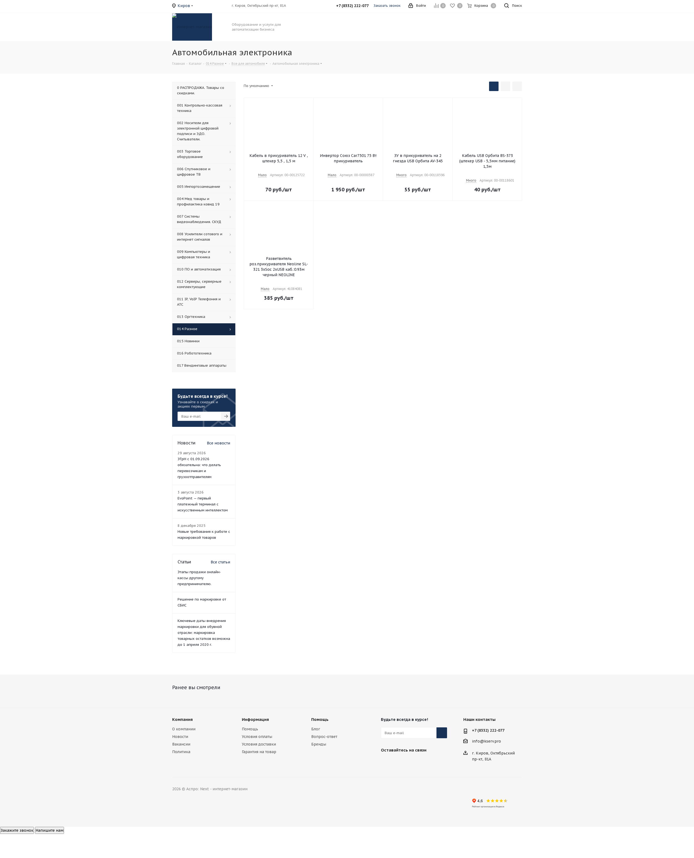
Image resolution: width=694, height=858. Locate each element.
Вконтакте (386, 762)
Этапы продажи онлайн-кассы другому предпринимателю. (199, 578)
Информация (255, 719)
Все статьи (220, 562)
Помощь (250, 729)
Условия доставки (259, 744)
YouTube (413, 762)
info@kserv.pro (486, 741)
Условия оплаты (257, 736)
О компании (183, 729)
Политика (181, 751)
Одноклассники (427, 762)
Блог (315, 729)
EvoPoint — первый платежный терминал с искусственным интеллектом (203, 504)
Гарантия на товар (259, 751)
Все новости (218, 443)
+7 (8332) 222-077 (488, 730)
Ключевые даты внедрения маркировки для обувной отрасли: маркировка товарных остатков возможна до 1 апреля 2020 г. (204, 632)
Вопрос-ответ (324, 736)
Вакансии (181, 744)
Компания (182, 719)
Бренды (318, 744)
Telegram (399, 762)
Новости (180, 736)
